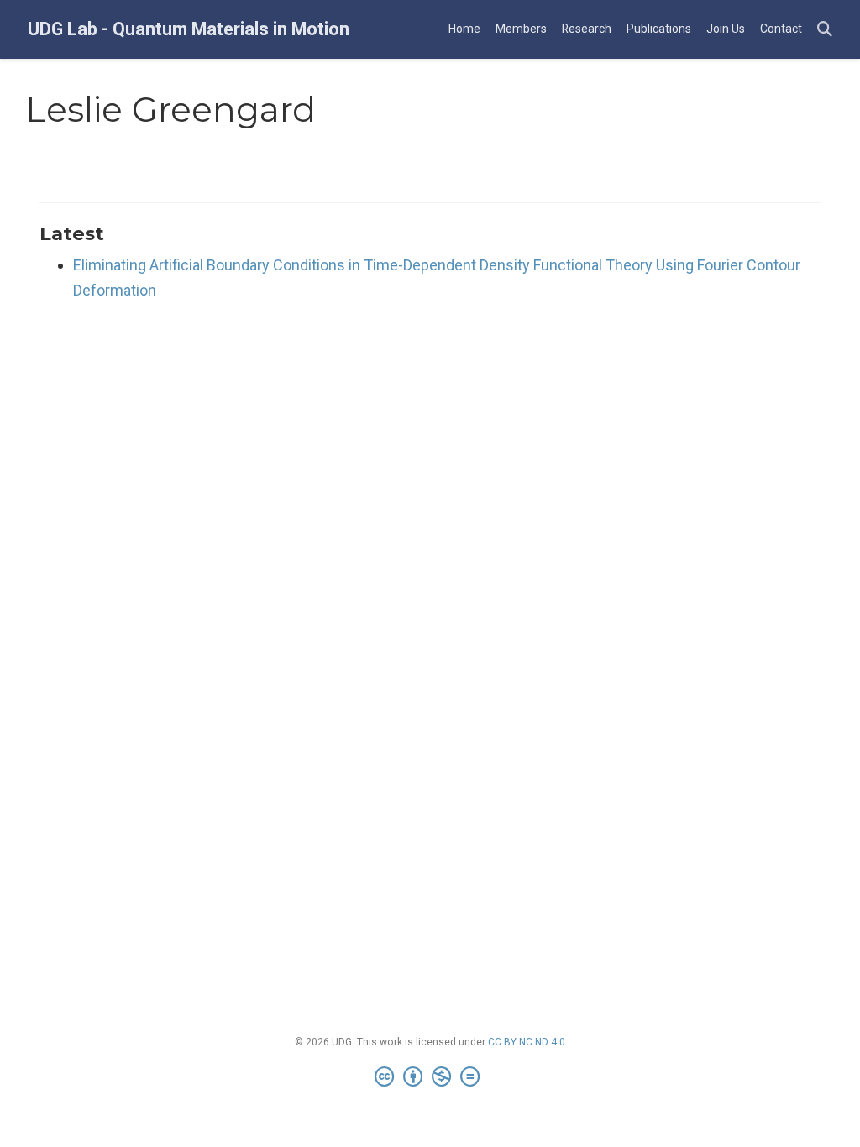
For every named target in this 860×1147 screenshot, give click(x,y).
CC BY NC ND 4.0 (526, 1042)
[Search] (824, 29)
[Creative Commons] (430, 1077)
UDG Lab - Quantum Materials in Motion (188, 28)
